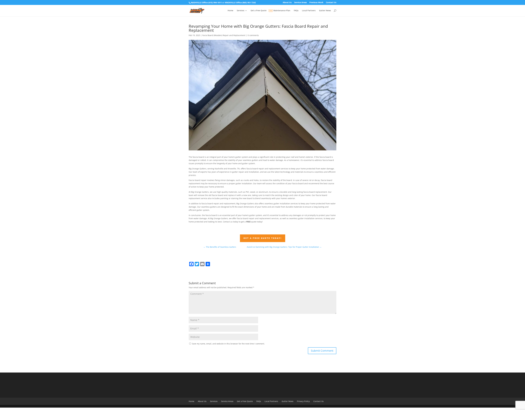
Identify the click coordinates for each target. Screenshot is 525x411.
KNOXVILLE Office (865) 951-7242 (240, 2)
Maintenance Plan (281, 10)
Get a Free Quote (258, 11)
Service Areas (300, 3)
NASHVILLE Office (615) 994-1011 (206, 2)
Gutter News (325, 11)
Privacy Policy (303, 401)
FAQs (296, 11)
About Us (287, 3)
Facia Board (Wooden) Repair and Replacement (223, 35)
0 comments (253, 35)
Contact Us (331, 3)
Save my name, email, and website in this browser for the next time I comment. (228, 343)
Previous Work (316, 3)
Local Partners (309, 11)
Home (230, 11)
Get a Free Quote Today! (262, 238)
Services (240, 11)
